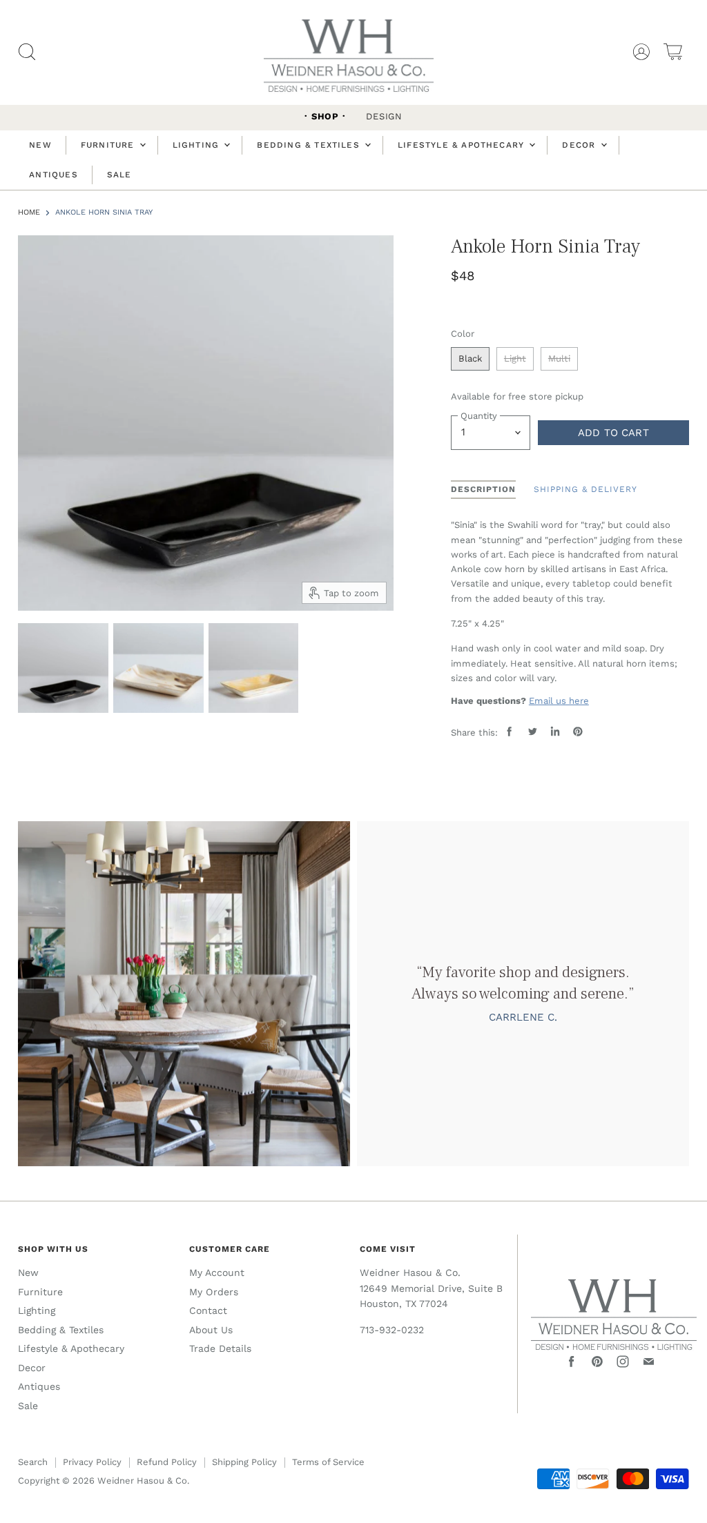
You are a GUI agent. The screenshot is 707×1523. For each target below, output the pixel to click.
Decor (580, 145)
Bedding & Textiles (310, 145)
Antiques (53, 174)
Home (29, 212)
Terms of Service (328, 1462)
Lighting (198, 145)
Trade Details (220, 1348)
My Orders (213, 1291)
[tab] (483, 490)
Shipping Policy (244, 1462)
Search (33, 1462)
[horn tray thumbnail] (63, 668)
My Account (216, 1272)
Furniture (109, 145)
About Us (211, 1329)
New (40, 145)
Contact (208, 1310)
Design (384, 116)
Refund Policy (167, 1462)
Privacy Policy (92, 1462)
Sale (119, 174)
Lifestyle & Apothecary (462, 145)
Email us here (559, 701)
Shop (325, 116)
